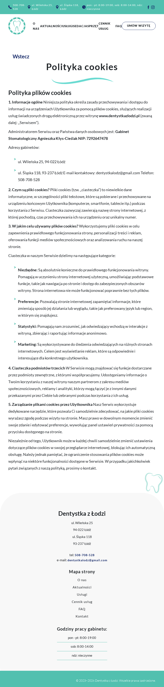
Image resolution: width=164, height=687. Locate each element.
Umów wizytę (138, 25)
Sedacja (80, 26)
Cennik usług (82, 602)
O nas (82, 580)
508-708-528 (19, 6)
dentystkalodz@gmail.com (87, 560)
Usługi (67, 26)
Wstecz (19, 56)
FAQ (119, 26)
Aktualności (51, 26)
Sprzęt (93, 26)
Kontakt (82, 616)
